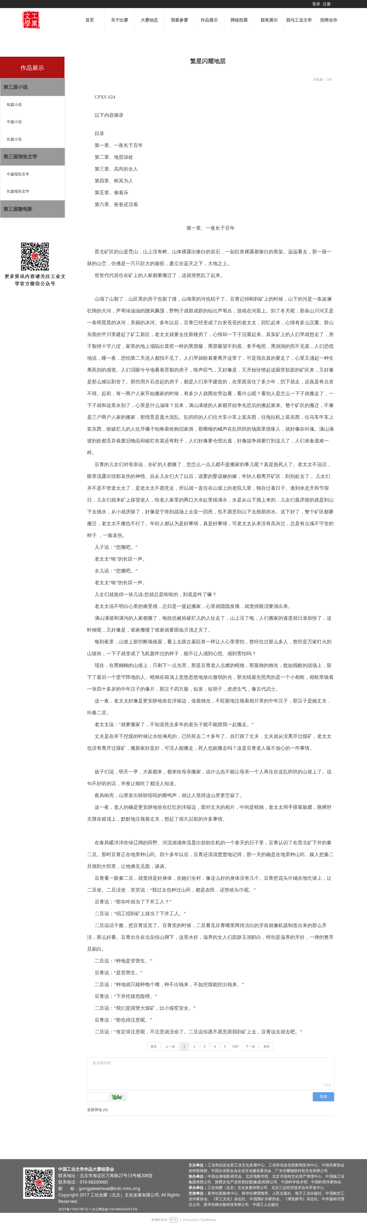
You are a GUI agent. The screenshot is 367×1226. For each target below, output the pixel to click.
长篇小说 (14, 139)
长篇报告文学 (18, 191)
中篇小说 (14, 122)
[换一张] (118, 1096)
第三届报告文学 (20, 156)
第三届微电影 (18, 209)
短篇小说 (14, 105)
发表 (323, 1097)
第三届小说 (15, 87)
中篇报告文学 (18, 174)
